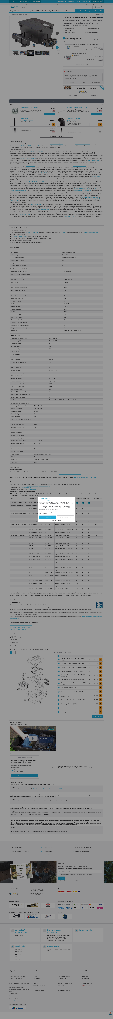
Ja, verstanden (47, 517)
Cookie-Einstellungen (64, 512)
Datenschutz (54, 520)
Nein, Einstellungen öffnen (65, 517)
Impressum (59, 520)
